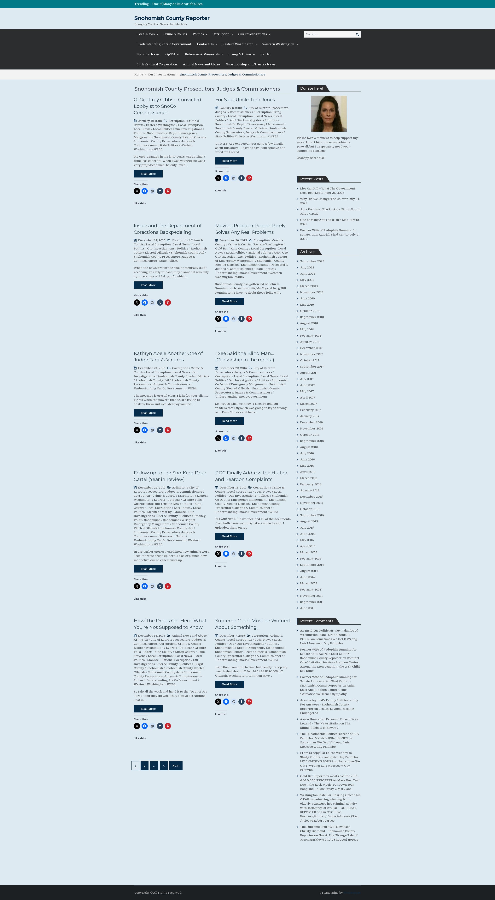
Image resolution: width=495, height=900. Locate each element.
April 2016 (307, 472)
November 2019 (311, 292)
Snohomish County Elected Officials (180, 137)
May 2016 (307, 465)
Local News (146, 34)
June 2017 (307, 385)
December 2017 (311, 348)
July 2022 (307, 267)
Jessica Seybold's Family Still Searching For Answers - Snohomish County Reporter (329, 705)
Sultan (180, 536)
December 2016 (311, 422)
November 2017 (311, 354)
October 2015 (309, 509)
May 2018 (307, 329)
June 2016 (307, 459)
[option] (211, 4)
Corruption (221, 34)
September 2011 (311, 602)
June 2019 (307, 298)
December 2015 (311, 496)
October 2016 (309, 434)
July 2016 (307, 453)
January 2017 (309, 416)
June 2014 (307, 577)
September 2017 (312, 366)
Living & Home (239, 54)
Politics (198, 34)
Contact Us (205, 44)
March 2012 (308, 583)
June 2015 (307, 534)
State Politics (168, 145)
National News (148, 54)
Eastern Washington (237, 44)
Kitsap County (185, 652)
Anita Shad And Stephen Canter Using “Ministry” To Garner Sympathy (327, 690)
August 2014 (309, 571)
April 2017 (307, 397)
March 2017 (308, 403)
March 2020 (309, 286)
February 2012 (310, 589)
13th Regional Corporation (157, 64)
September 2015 (312, 515)
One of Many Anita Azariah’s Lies (324, 220)
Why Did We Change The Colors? (324, 199)
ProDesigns (352, 892)
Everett (159, 499)
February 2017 (310, 410)
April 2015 (307, 546)
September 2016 (312, 441)
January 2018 (309, 342)
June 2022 (307, 273)
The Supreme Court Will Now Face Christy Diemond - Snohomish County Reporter (327, 831)
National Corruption (175, 660)
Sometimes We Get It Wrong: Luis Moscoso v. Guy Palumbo (330, 766)
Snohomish (152, 520)
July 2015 (307, 527)
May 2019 (307, 304)
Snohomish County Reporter (171, 18)
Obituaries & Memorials (201, 54)
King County (239, 248)
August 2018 (309, 323)
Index (187, 504)
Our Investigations (252, 34)
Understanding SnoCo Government (164, 44)
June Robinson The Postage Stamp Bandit (330, 209)
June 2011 (307, 608)
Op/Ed (170, 54)
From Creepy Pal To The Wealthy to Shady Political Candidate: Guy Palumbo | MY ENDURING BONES (329, 757)
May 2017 (307, 391)
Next (175, 765)
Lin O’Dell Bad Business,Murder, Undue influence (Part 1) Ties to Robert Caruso (329, 816)
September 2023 (312, 261)
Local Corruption (190, 125)
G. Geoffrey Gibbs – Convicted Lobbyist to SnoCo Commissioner (167, 106)
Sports (265, 54)
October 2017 (309, 360)
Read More (148, 173)
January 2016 (309, 490)
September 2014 (312, 565)
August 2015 (309, 521)
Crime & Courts (175, 34)
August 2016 (309, 447)
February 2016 (310, 484)
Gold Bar (221, 248)
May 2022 (307, 280)
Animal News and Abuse (201, 64)
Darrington (186, 495)
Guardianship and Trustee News (251, 64)
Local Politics (162, 129)
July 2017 (307, 379)
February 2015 (310, 558)
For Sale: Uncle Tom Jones (245, 99)
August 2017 (309, 373)
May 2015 (307, 540)
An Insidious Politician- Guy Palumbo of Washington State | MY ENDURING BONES (329, 635)
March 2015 (308, 552)
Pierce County (167, 516)
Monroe (180, 512)
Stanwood (166, 536)
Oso (231, 120)
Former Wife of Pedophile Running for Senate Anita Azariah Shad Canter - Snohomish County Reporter (328, 654)
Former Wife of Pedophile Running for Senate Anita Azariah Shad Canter (207, 4)
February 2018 (310, 335)
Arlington (179, 487)
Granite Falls (192, 499)
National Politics (259, 252)
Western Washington (278, 44)
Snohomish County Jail (187, 252)
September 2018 (312, 317)
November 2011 (311, 595)
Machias (153, 512)
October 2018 (309, 311)
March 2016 (308, 478)
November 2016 (311, 428)
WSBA (158, 149)
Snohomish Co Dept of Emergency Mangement (249, 124)
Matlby (167, 512)
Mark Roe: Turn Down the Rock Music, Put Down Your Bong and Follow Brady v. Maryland (330, 785)
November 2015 (311, 503)
